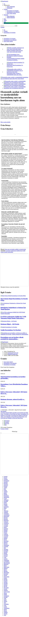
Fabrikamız (9, 8)
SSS (5, 21)
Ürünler (6, 9)
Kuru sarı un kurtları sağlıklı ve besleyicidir (15, 249)
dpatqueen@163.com (13, 352)
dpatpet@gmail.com (13, 354)
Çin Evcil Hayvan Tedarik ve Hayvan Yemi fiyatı (14, 417)
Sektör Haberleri (11, 17)
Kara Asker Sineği (11, 13)
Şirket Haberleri (11, 16)
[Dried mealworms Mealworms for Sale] (9, 327)
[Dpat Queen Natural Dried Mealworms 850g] (13, 295)
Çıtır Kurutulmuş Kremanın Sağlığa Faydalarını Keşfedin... (15, 59)
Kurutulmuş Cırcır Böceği (13, 12)
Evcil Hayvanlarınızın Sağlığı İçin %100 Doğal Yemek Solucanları (13, 251)
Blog (5, 19)
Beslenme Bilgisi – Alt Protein (10, 324)
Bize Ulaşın (6, 23)
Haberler (6, 14)
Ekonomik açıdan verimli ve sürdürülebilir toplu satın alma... (14, 74)
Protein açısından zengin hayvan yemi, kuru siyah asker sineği (15, 51)
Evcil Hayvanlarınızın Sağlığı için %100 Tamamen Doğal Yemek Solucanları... (13, 317)
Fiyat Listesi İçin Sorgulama (7, 367)
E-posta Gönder (4, 428)
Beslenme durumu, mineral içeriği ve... (13, 399)
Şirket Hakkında (11, 6)
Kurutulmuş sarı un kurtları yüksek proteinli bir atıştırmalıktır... (12, 338)
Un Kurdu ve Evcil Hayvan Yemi (12, 414)
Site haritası (3, 411)
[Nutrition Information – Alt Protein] (9, 321)
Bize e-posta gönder (5, 122)
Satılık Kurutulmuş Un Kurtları (11, 330)
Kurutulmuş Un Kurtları (13, 10)
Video (5, 20)
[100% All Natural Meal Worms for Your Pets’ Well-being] (14, 313)
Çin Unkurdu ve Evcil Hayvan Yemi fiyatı (14, 416)
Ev (4, 3)
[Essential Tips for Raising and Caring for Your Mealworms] (14, 304)
